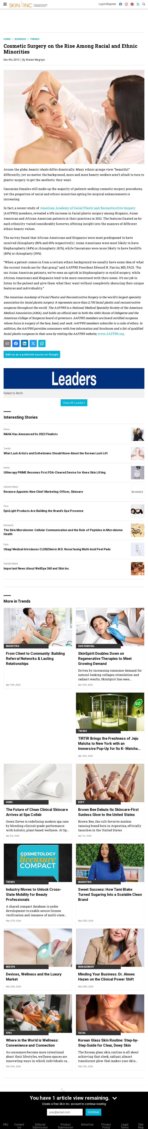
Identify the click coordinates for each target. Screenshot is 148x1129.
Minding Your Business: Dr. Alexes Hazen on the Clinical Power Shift (106, 976)
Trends (34, 39)
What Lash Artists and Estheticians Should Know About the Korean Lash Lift (56, 453)
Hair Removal (86, 646)
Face (6, 506)
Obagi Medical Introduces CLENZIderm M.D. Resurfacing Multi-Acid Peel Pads (57, 549)
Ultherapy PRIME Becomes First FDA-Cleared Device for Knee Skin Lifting (55, 472)
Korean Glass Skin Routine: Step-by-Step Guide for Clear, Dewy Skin (108, 1043)
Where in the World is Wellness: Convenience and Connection (32, 1043)
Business (20, 39)
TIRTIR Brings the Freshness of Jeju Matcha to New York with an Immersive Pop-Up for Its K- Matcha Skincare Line (108, 743)
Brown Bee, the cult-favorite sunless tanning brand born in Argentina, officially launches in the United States (109, 826)
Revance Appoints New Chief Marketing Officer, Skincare (43, 491)
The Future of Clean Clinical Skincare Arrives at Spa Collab (37, 812)
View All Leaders (74, 403)
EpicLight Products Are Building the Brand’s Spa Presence (44, 511)
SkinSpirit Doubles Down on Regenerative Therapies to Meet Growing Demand (105, 658)
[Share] (15, 343)
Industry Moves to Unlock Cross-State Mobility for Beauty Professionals (33, 894)
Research (8, 525)
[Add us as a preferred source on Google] (41, 343)
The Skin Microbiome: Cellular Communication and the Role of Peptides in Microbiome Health (63, 532)
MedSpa (10, 966)
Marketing (12, 646)
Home (7, 39)
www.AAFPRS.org (110, 334)
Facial (82, 1032)
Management (86, 966)
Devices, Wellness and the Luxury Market (34, 976)
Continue (93, 1112)
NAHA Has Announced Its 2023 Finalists (31, 434)
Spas (9, 1032)
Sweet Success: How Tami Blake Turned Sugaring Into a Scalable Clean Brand (110, 894)
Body (81, 802)
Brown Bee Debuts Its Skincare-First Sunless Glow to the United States (108, 812)
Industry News (11, 487)
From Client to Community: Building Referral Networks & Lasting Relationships (35, 658)
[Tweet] (33, 343)
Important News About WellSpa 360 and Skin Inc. (37, 568)
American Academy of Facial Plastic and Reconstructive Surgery (87, 208)
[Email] (7, 343)
